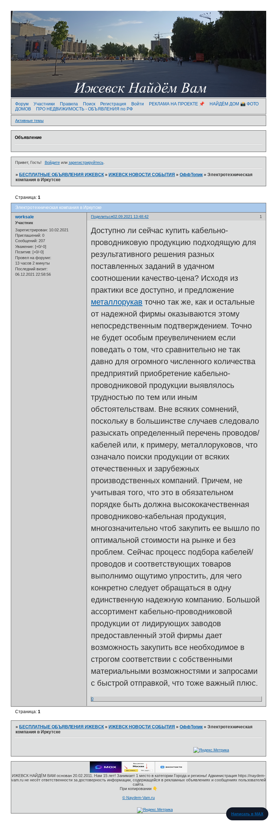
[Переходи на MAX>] (106, 771)
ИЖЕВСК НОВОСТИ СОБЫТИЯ (142, 174)
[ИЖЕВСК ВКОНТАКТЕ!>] (171, 771)
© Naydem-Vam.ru (138, 797)
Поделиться (102, 216)
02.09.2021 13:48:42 (131, 216)
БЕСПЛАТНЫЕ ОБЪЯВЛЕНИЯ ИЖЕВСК (61, 174)
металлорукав (116, 301)
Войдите (52, 162)
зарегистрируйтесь (86, 162)
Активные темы (29, 120)
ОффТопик (191, 174)
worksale (24, 216)
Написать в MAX (247, 814)
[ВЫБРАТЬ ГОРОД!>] (138, 771)
